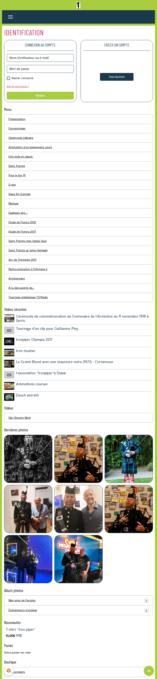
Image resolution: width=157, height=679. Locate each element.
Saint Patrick (16, 166)
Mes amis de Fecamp (77, 600)
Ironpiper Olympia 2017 (34, 339)
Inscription (117, 77)
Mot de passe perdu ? (18, 86)
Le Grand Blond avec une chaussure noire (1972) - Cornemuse (64, 362)
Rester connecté (22, 78)
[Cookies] (8, 670)
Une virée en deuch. (20, 156)
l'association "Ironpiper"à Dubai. (41, 373)
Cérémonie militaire (20, 138)
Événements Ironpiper (77, 610)
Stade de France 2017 (22, 231)
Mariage (13, 203)
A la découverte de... (21, 288)
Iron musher (25, 351)
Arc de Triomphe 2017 (22, 260)
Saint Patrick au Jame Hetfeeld (27, 250)
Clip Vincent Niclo (19, 418)
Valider (40, 95)
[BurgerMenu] (10, 16)
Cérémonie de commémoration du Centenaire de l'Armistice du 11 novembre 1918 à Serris (82, 318)
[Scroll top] (149, 671)
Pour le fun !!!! (17, 175)
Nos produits (77, 672)
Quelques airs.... (18, 213)
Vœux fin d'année (19, 194)
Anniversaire (16, 278)
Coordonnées (17, 128)
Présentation (16, 119)
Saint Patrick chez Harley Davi (27, 241)
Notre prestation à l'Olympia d (27, 269)
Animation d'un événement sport (30, 147)
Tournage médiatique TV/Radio (28, 297)
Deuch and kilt (27, 395)
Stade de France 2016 (22, 222)
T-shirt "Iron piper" (20, 629)
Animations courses (32, 384)
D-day (12, 185)
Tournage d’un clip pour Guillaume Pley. (47, 328)
